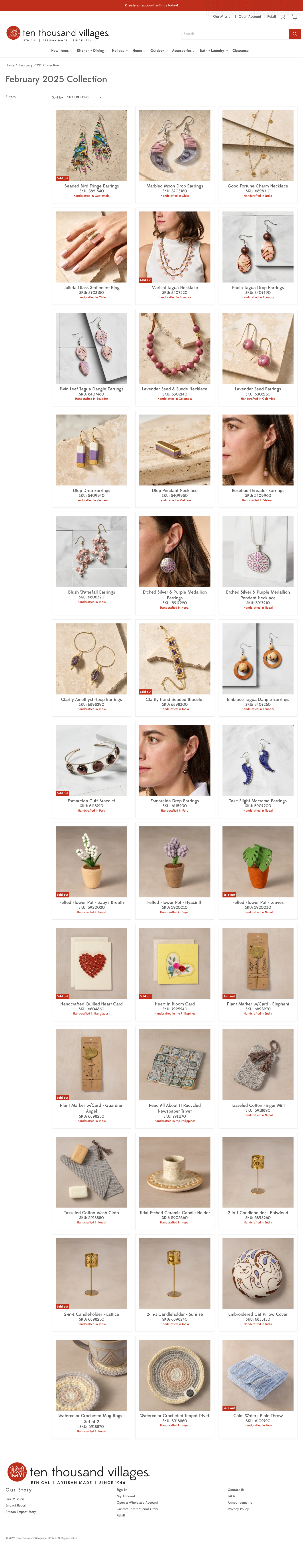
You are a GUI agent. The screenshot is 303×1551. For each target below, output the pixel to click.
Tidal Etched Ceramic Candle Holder (175, 1212)
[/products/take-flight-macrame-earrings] (258, 760)
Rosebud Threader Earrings (258, 490)
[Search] (295, 34)
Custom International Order (137, 1509)
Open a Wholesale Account (137, 1503)
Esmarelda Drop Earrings (174, 801)
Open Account (250, 16)
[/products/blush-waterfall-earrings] (91, 551)
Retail (271, 16)
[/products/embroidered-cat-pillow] (258, 1273)
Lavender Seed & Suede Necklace (174, 389)
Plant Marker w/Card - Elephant (258, 1004)
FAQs (231, 1496)
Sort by (57, 97)
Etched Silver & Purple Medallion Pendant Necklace (258, 595)
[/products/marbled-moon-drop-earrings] (174, 145)
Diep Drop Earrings (91, 490)
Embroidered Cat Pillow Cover (258, 1314)
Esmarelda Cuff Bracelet (91, 801)
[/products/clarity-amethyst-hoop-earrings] (91, 658)
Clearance (240, 50)
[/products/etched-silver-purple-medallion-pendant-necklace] (258, 551)
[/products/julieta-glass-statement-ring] (91, 246)
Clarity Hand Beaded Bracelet (175, 699)
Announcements (240, 1503)
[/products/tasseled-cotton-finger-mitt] (258, 1064)
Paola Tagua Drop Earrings (258, 287)
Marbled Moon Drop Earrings (174, 186)
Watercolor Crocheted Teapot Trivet (174, 1415)
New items (60, 50)
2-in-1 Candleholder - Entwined (258, 1212)
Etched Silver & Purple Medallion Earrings (175, 595)
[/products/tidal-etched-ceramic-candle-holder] (174, 1172)
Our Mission (222, 16)
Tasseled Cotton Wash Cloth (91, 1212)
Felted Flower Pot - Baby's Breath (91, 902)
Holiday (119, 50)
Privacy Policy (238, 1509)
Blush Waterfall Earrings (91, 592)
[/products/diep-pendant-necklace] (174, 450)
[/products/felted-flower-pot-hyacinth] (174, 861)
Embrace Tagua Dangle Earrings (258, 699)
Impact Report (16, 1505)
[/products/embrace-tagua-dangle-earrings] (258, 658)
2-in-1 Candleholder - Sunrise (175, 1314)
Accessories (182, 50)
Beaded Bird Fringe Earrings (91, 186)
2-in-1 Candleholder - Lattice (91, 1314)
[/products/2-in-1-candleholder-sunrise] (174, 1273)
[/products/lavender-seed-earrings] (258, 348)
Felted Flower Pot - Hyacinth (174, 902)
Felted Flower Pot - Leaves (258, 902)
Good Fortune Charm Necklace (258, 186)
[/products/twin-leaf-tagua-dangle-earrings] (91, 348)
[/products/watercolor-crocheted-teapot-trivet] (174, 1375)
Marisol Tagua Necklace (175, 287)
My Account (126, 1496)
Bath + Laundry (212, 50)
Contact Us (236, 1490)
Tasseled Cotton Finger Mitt (258, 1105)
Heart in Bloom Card (175, 1004)
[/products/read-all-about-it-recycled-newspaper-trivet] (174, 1064)
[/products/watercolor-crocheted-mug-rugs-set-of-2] (91, 1375)
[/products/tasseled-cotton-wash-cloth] (91, 1172)
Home (138, 50)
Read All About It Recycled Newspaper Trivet (175, 1108)
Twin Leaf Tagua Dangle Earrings (92, 389)
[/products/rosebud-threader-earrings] (258, 450)
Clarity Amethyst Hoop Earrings (91, 699)
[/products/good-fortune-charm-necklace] (258, 145)
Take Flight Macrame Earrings (258, 801)
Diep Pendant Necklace (175, 490)
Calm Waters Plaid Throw (258, 1415)
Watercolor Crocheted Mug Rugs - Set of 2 (91, 1418)
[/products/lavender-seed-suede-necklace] (174, 348)
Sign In (122, 1490)
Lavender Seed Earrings (258, 389)
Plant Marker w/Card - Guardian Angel (91, 1108)
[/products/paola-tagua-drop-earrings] (258, 246)
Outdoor (157, 50)
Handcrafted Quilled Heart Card (91, 1004)
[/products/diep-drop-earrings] (91, 450)
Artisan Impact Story (21, 1512)
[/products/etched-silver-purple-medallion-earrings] (174, 551)
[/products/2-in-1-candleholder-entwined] (258, 1172)
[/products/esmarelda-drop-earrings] (174, 760)
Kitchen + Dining (91, 50)
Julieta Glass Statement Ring (92, 287)
